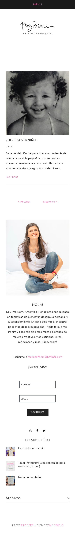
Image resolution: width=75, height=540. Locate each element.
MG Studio (56, 525)
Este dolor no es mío (31, 448)
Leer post (12, 177)
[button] (37, 4)
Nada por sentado (29, 477)
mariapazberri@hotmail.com (45, 357)
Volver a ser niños (22, 140)
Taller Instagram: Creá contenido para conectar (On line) (41, 464)
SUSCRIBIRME (37, 412)
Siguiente (49, 202)
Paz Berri (27, 525)
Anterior (24, 202)
